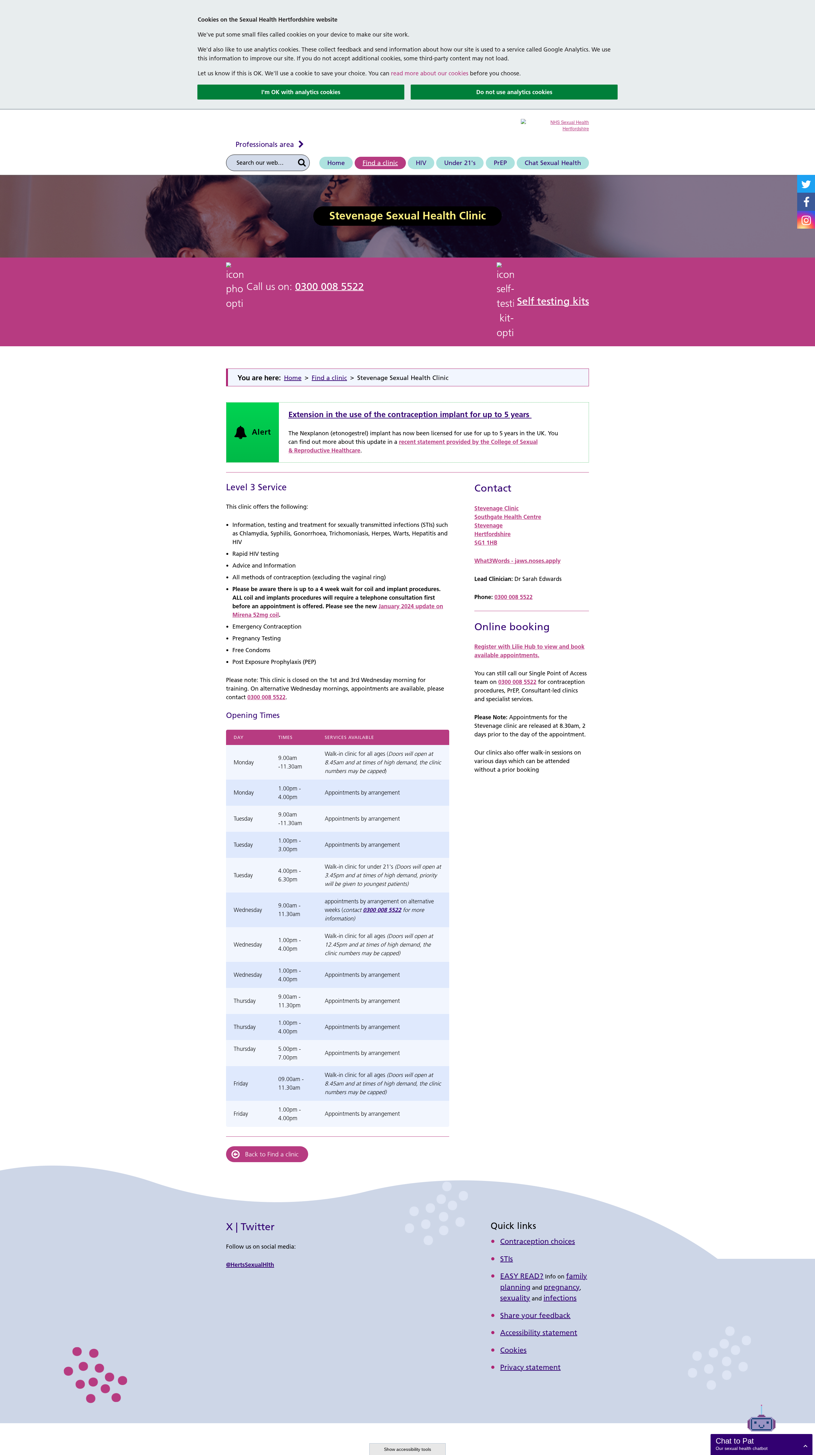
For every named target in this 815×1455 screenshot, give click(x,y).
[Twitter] (806, 184)
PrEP (500, 163)
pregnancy (562, 1287)
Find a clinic (380, 163)
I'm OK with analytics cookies (300, 92)
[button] (761, 1444)
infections (560, 1297)
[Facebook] (806, 202)
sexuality (515, 1297)
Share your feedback (535, 1315)
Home (336, 163)
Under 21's (460, 163)
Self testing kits (553, 301)
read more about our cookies (429, 73)
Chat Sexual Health (553, 163)
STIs (506, 1258)
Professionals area (265, 144)
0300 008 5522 (329, 286)
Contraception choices (537, 1241)
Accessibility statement (538, 1332)
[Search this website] (302, 163)
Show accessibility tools (407, 1449)
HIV (421, 163)
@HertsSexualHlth (250, 1264)
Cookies (513, 1350)
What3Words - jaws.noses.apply (517, 560)
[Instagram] (806, 220)
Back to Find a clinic (272, 1154)
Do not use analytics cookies (514, 92)
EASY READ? (521, 1276)
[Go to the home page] (555, 124)
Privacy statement (530, 1367)
